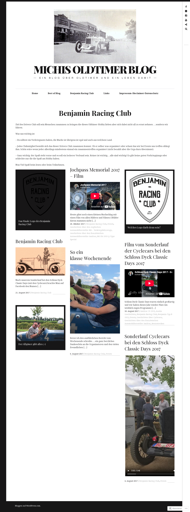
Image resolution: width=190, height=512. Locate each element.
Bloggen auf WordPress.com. (28, 506)
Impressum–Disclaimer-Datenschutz (138, 93)
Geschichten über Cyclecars (149, 317)
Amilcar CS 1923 (147, 311)
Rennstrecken (158, 324)
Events (110, 224)
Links (106, 93)
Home (35, 93)
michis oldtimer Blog (95, 69)
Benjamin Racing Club (82, 93)
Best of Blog (54, 93)
